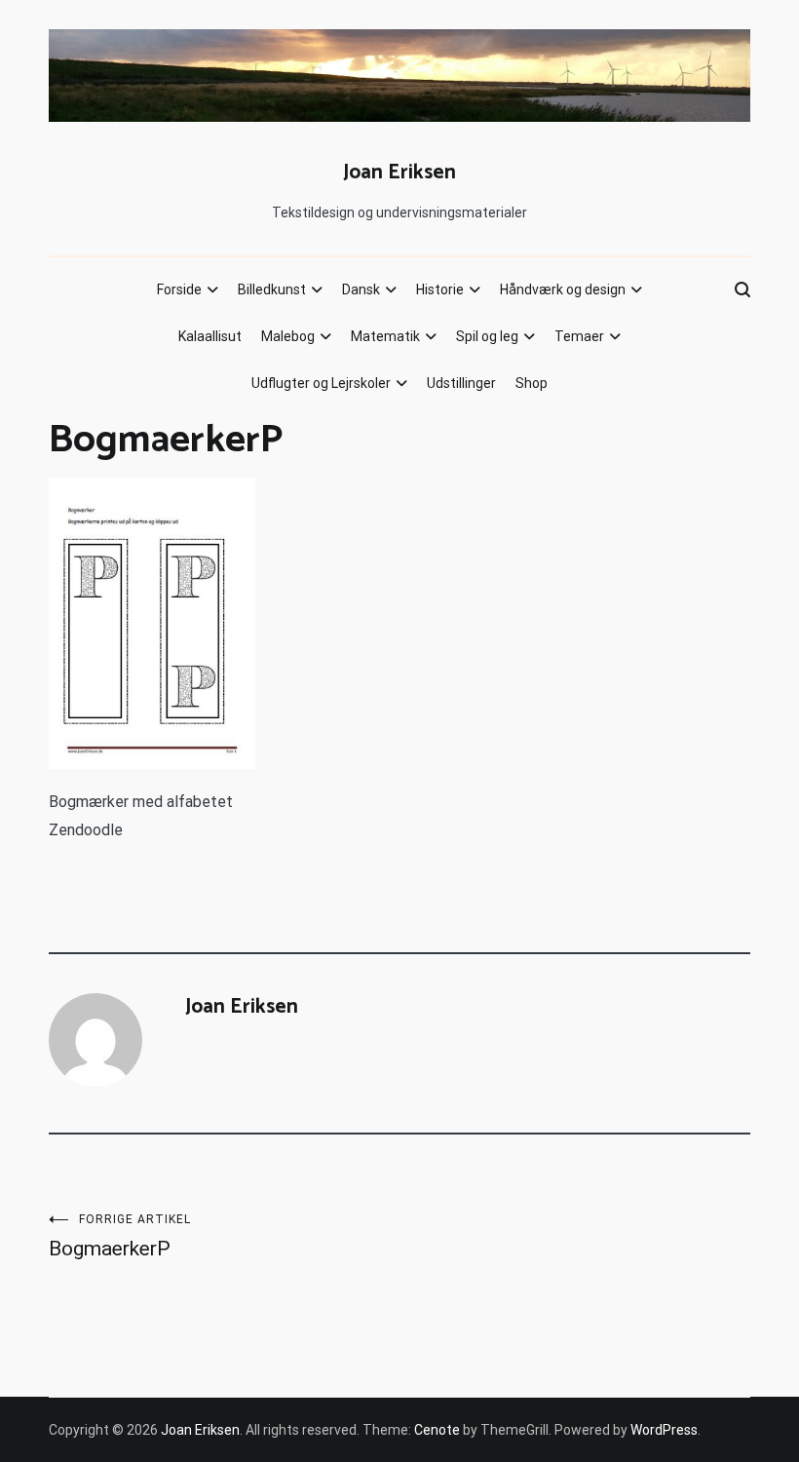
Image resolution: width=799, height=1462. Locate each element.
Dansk (361, 289)
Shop (531, 383)
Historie (440, 289)
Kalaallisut (210, 336)
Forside (179, 289)
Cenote (437, 1430)
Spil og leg (487, 336)
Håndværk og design (563, 289)
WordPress (664, 1430)
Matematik (385, 336)
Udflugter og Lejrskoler (321, 383)
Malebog (288, 336)
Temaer (579, 336)
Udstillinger (461, 383)
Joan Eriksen (399, 172)
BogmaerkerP (120, 1236)
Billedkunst (272, 289)
